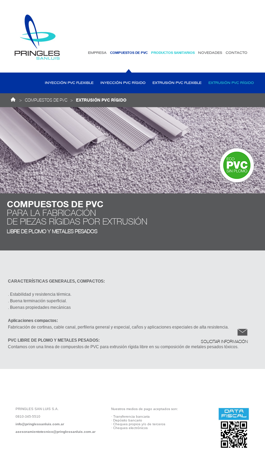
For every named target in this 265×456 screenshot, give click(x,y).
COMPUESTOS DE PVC (46, 100)
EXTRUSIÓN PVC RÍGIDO (231, 83)
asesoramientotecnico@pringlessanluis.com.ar (56, 432)
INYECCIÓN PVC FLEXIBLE (69, 83)
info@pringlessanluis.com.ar (40, 424)
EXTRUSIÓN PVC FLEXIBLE (177, 83)
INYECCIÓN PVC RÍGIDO (123, 83)
